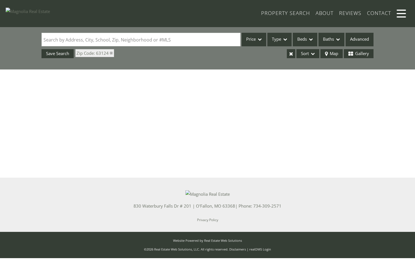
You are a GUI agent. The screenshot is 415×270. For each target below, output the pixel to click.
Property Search (285, 13)
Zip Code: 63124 (93, 53)
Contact (379, 13)
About (324, 13)
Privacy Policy (207, 219)
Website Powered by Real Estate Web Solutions (207, 240)
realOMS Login (260, 249)
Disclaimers (237, 249)
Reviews (350, 13)
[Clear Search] (291, 53)
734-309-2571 (267, 206)
